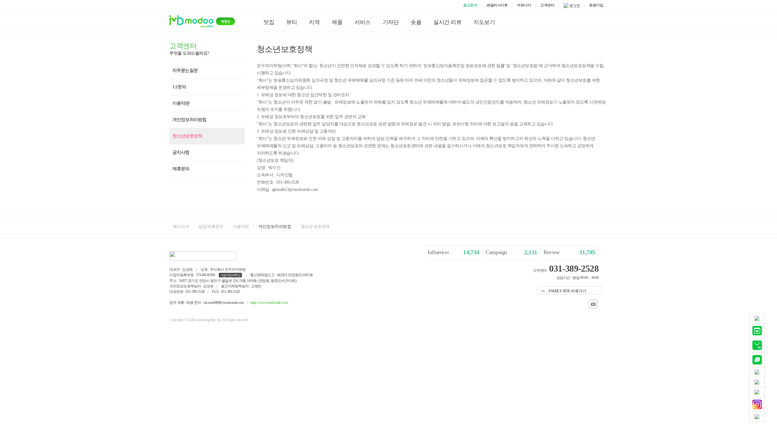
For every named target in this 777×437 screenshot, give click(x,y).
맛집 (268, 22)
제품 (337, 22)
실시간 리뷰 (447, 22)
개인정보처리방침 (189, 119)
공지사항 (180, 152)
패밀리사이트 (497, 5)
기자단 (391, 22)
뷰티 (291, 22)
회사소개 (181, 226)
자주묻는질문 (185, 70)
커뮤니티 (524, 5)
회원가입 (596, 5)
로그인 (574, 6)
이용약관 (180, 103)
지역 (314, 22)
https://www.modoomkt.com (269, 302)
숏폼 (416, 22)
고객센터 (547, 5)
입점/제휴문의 (210, 226)
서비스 (363, 22)
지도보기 (484, 22)
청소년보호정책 (187, 136)
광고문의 (470, 5)
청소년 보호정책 (315, 226)
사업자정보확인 (230, 275)
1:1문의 (179, 86)
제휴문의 (180, 168)
